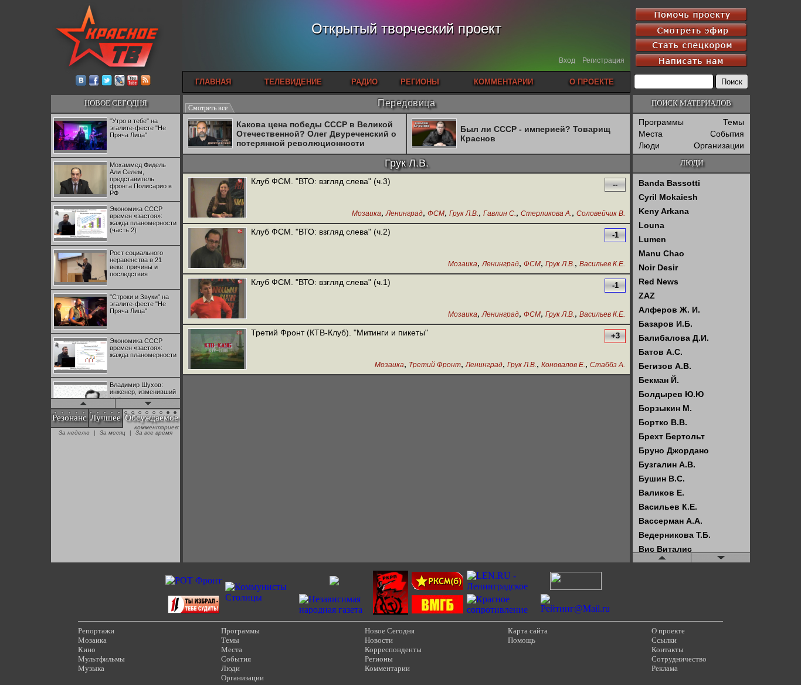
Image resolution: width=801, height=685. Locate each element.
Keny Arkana (664, 211)
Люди (649, 145)
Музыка (91, 668)
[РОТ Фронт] (193, 580)
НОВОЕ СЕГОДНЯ (115, 103)
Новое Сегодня (390, 630)
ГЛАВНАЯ (213, 81)
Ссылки (664, 640)
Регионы (379, 659)
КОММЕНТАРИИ (503, 81)
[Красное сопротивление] (502, 610)
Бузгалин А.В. (667, 464)
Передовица (406, 103)
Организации (719, 145)
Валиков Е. (661, 492)
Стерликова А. (546, 214)
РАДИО (364, 81)
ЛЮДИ (691, 162)
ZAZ (647, 295)
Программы (661, 122)
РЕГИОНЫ (419, 81)
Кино (87, 649)
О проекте (668, 630)
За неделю (74, 432)
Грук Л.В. (463, 214)
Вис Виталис (665, 549)
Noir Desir (658, 267)
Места (651, 133)
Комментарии (387, 668)
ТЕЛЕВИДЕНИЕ (293, 81)
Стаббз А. (607, 365)
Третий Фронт (435, 365)
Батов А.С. (661, 352)
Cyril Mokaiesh (668, 197)
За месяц (112, 432)
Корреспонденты (393, 649)
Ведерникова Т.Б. (675, 535)
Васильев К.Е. (602, 264)
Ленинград (404, 214)
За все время (153, 432)
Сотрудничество (679, 659)
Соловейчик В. (600, 214)
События (727, 133)
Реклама (664, 668)
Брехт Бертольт (672, 436)
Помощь (521, 640)
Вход (567, 60)
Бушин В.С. (662, 478)
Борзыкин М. (665, 408)
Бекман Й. (659, 380)
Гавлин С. (499, 214)
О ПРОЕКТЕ (591, 81)
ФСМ (435, 214)
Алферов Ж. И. (669, 309)
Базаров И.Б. (666, 323)
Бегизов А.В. (665, 366)
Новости (379, 640)
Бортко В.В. (663, 422)
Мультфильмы (101, 659)
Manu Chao (661, 253)
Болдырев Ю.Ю (671, 394)
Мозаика (366, 214)
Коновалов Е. (563, 365)
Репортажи (96, 630)
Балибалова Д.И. (674, 337)
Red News (658, 281)
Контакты (667, 649)
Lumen (652, 239)
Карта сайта (528, 630)
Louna (651, 225)
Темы (733, 122)
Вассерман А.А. (670, 520)
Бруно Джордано (674, 450)
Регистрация (603, 60)
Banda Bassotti (669, 183)
